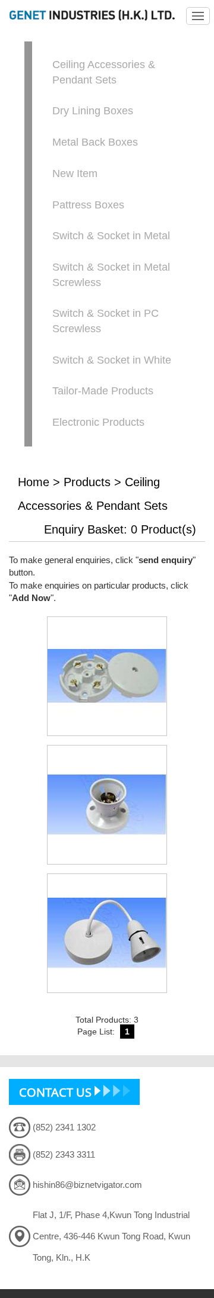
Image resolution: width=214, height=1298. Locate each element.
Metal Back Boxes (95, 142)
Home (33, 482)
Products (87, 482)
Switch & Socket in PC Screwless (105, 321)
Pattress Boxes (88, 205)
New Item (74, 173)
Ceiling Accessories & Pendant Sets (103, 72)
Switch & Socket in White (111, 360)
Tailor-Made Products (102, 391)
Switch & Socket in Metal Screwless (111, 274)
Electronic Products (98, 422)
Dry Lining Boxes (92, 111)
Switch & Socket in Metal (111, 236)
